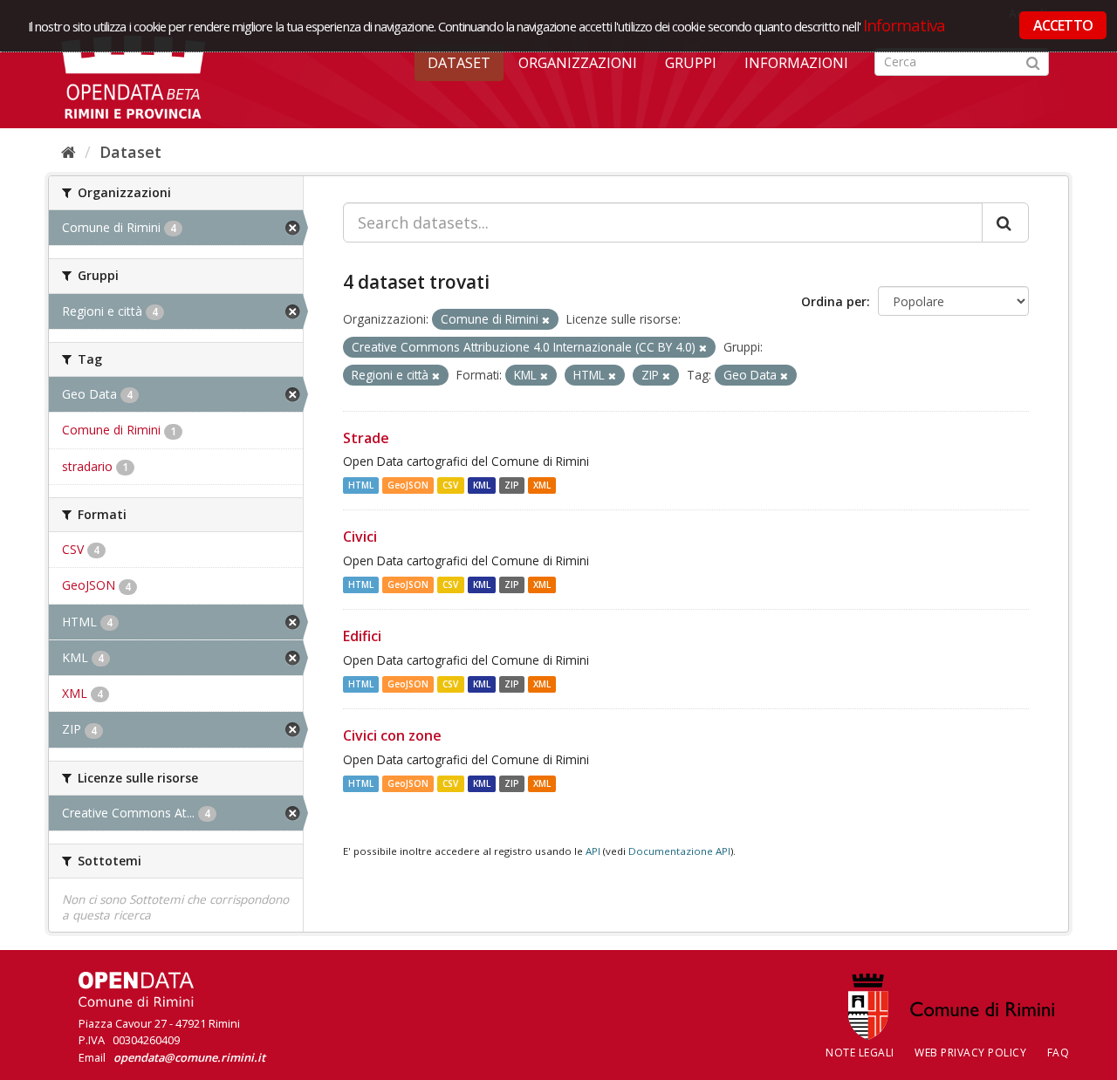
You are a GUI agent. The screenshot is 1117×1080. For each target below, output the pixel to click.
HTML (360, 485)
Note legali (860, 1052)
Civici (360, 536)
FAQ (1058, 1052)
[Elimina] (546, 319)
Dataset (459, 62)
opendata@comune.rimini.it (189, 1057)
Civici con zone (392, 735)
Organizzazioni (577, 62)
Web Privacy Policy (970, 1052)
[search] (1005, 222)
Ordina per (834, 301)
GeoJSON (407, 485)
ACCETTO (1063, 25)
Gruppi (690, 62)
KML (481, 485)
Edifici (362, 636)
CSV (450, 485)
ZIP (511, 485)
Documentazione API (679, 851)
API (593, 851)
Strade (366, 438)
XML (542, 485)
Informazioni (796, 62)
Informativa (904, 25)
